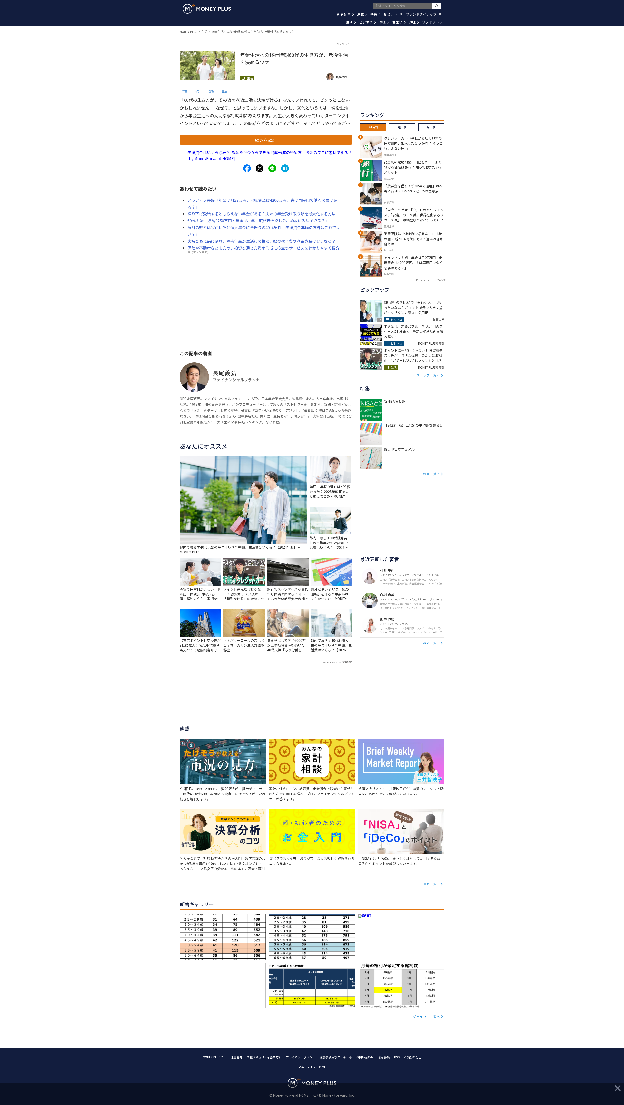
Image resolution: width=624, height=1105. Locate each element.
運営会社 (236, 1057)
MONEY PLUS (188, 32)
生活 (349, 22)
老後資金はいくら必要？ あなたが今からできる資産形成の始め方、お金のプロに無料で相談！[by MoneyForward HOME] (269, 155)
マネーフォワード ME (312, 1067)
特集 (373, 14)
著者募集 (384, 1057)
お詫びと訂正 (412, 1057)
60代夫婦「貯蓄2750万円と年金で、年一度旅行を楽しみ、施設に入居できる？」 (258, 220)
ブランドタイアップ (423, 14)
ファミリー (430, 22)
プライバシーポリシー (300, 1057)
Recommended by (331, 662)
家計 (198, 91)
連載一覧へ (431, 884)
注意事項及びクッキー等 (336, 1057)
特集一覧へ (431, 474)
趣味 (412, 22)
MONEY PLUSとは (214, 1057)
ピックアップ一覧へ (425, 375)
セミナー (392, 14)
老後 (382, 22)
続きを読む (266, 140)
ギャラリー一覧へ (426, 1017)
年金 (185, 91)
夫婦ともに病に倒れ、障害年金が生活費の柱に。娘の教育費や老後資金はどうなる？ (261, 241)
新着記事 (344, 14)
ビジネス (366, 22)
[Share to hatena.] (285, 168)
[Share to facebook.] (247, 168)
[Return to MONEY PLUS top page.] (207, 9)
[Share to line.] (272, 168)
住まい (397, 22)
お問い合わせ (365, 1057)
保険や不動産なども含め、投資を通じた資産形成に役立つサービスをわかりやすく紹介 (263, 248)
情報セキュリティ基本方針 (264, 1057)
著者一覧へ (431, 643)
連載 (360, 14)
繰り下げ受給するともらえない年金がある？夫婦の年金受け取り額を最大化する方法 (261, 214)
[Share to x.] (259, 168)
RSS (397, 1057)
